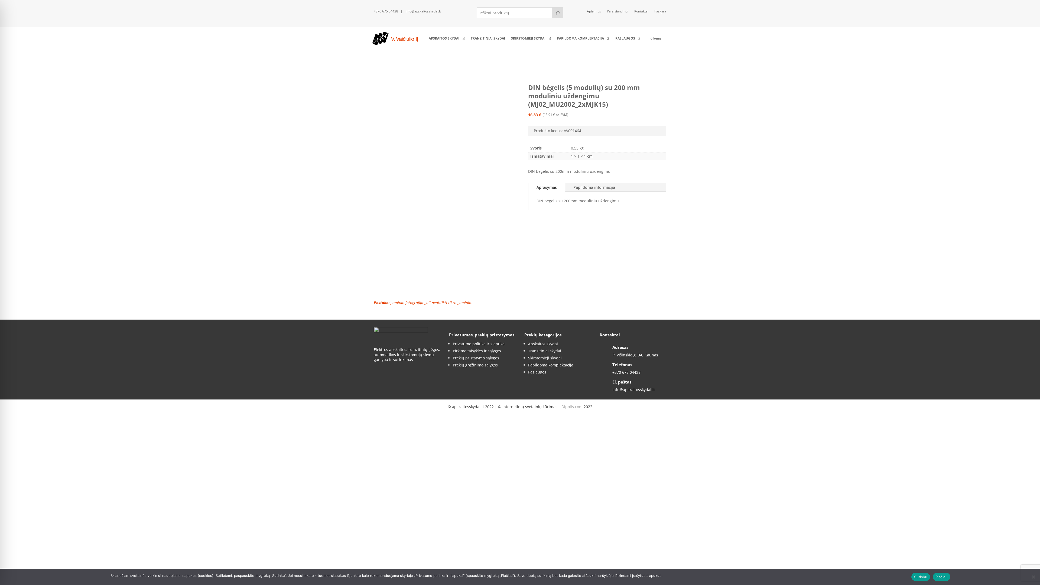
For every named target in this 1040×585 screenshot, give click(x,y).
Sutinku (920, 577)
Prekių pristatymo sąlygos (476, 357)
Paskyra (660, 11)
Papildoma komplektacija (580, 38)
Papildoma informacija (594, 187)
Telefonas (622, 364)
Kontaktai (641, 11)
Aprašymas (547, 187)
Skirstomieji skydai (528, 38)
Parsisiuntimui (617, 11)
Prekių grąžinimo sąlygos (475, 365)
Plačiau (941, 577)
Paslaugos (625, 38)
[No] (1033, 577)
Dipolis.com (572, 406)
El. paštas (621, 382)
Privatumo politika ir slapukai (479, 343)
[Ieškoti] (557, 12)
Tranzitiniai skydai (488, 38)
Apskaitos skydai (444, 38)
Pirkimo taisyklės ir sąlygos (477, 350)
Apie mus (594, 11)
